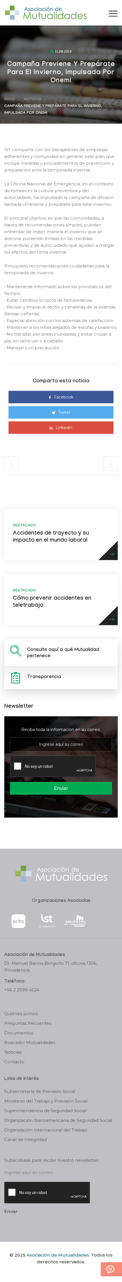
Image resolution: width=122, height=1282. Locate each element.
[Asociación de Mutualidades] (45, 12)
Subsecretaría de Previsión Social (39, 1091)
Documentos (18, 1033)
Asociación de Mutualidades (58, 1255)
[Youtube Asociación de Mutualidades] (66, 1271)
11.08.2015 (63, 52)
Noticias (32, 99)
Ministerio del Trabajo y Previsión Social (45, 1101)
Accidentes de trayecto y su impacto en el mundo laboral (51, 537)
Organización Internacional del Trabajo (45, 1130)
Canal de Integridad (25, 1139)
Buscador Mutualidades (29, 1042)
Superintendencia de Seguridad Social (45, 1110)
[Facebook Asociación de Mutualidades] (55, 1271)
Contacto (14, 1061)
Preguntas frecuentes (27, 1023)
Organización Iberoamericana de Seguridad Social (58, 1120)
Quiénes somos (20, 1013)
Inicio (9, 99)
